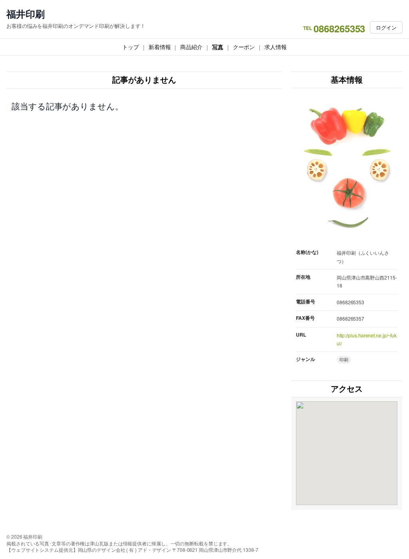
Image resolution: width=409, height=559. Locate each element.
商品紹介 (191, 47)
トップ (130, 47)
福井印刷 (25, 14)
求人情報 (275, 47)
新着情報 (160, 47)
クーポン (244, 47)
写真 (217, 47)
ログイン (386, 27)
